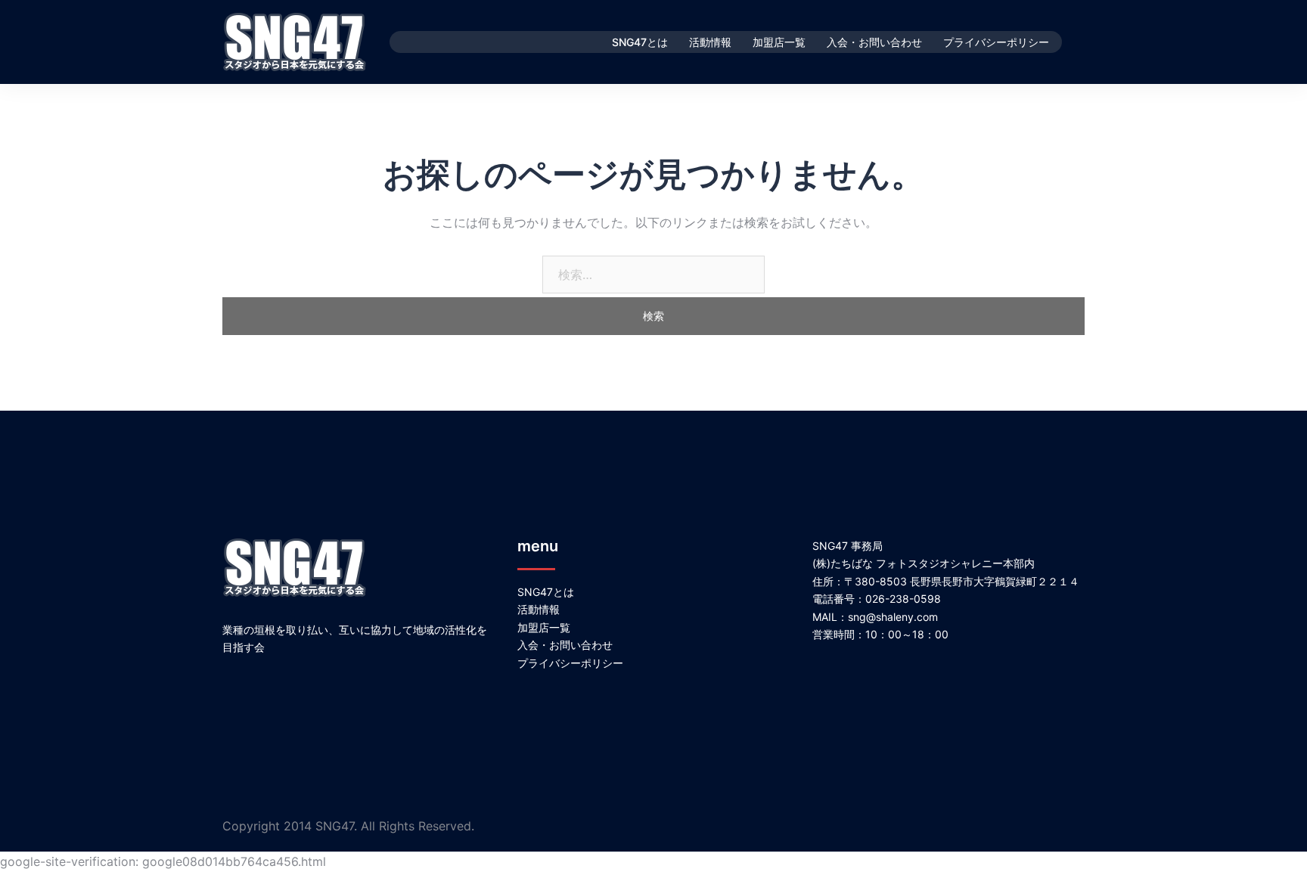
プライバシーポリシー (996, 42)
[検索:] (653, 274)
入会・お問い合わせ (874, 42)
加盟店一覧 (779, 42)
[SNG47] (294, 40)
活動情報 (710, 42)
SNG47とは (640, 42)
